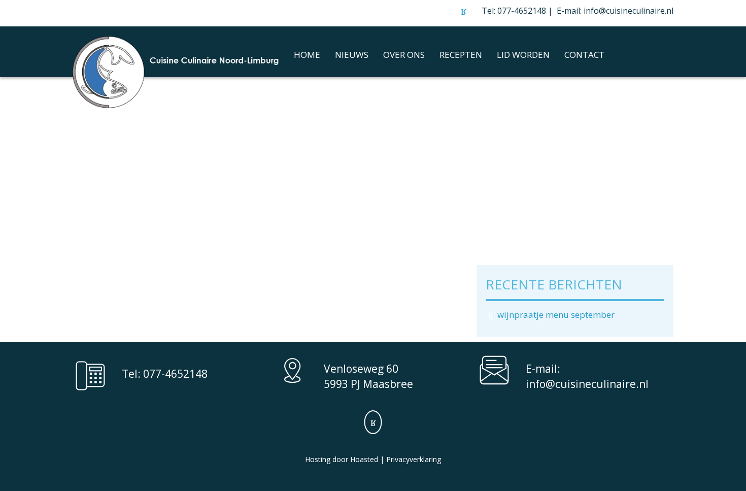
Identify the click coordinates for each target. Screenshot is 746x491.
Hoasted (364, 459)
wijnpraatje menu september (556, 314)
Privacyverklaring (413, 459)
